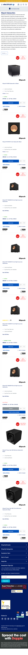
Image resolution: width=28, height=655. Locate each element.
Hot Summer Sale (15, 8)
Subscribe (5, 580)
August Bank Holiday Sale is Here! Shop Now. (14, 1)
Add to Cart (10, 102)
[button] (24, 102)
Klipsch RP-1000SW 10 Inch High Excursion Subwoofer (12, 200)
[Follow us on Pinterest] (11, 619)
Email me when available (14, 412)
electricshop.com (20, 625)
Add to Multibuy (6, 106)
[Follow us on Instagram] (8, 619)
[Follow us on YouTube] (14, 619)
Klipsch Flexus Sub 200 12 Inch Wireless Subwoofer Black (12, 509)
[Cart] (26, 4)
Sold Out (11, 408)
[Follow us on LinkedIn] (17, 619)
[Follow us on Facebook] (2, 619)
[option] (14, 9)
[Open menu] (1, 4)
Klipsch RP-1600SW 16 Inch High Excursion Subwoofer (12, 386)
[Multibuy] (18, 4)
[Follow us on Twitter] (5, 619)
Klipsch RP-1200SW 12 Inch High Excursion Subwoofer (12, 262)
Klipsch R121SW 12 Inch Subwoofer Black (12, 141)
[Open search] (23, 4)
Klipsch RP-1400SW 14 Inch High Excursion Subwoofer (12, 324)
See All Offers (6, 210)
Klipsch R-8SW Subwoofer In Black (11, 83)
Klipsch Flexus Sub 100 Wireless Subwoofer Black (13, 450)
